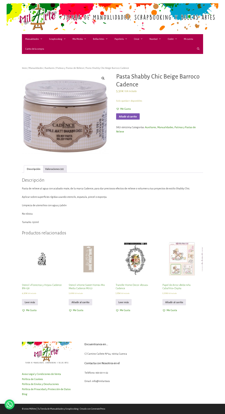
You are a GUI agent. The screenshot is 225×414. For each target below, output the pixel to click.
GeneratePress (98, 409)
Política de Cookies (32, 379)
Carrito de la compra (34, 49)
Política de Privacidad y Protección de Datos (46, 389)
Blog (24, 394)
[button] (42, 39)
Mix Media (77, 39)
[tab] (33, 169)
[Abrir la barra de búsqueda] (198, 49)
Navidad (153, 39)
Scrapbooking (55, 39)
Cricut (136, 39)
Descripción (33, 169)
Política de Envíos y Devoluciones (40, 384)
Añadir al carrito (128, 116)
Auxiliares (50, 68)
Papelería (119, 39)
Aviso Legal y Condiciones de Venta (41, 374)
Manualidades (32, 39)
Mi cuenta (188, 39)
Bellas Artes (98, 39)
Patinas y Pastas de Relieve (70, 68)
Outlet (171, 39)
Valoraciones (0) (54, 169)
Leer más (30, 302)
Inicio (24, 68)
